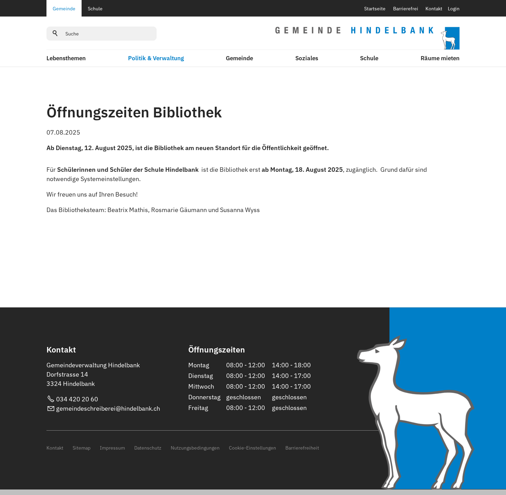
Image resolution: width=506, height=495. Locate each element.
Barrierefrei (405, 8)
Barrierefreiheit (302, 447)
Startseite (375, 8)
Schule (95, 8)
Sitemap (82, 447)
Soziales (306, 58)
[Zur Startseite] (367, 38)
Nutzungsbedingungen (195, 447)
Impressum (112, 447)
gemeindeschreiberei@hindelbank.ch (108, 408)
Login (454, 8)
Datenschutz (147, 447)
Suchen (55, 33)
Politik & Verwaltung (156, 58)
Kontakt (433, 8)
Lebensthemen (66, 58)
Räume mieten (440, 58)
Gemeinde (64, 8)
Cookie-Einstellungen (252, 447)
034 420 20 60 (77, 399)
